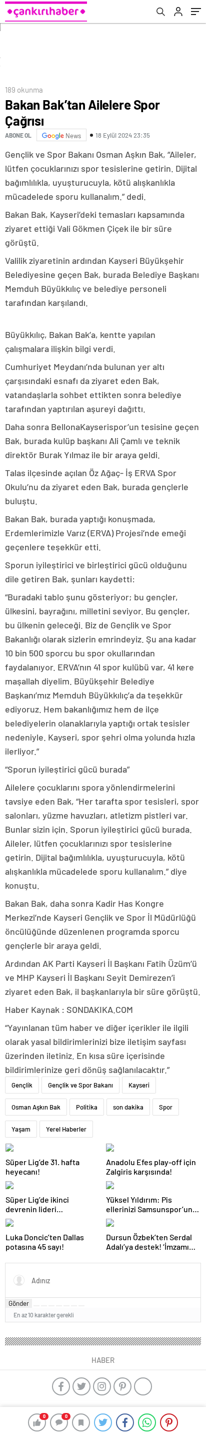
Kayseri (139, 1085)
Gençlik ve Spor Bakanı (80, 1085)
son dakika (128, 1107)
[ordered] (59, 1305)
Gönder (18, 1303)
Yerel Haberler (66, 1129)
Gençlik (22, 1085)
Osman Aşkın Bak (36, 1107)
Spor (165, 1107)
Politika (87, 1107)
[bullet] (67, 1305)
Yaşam (21, 1129)
